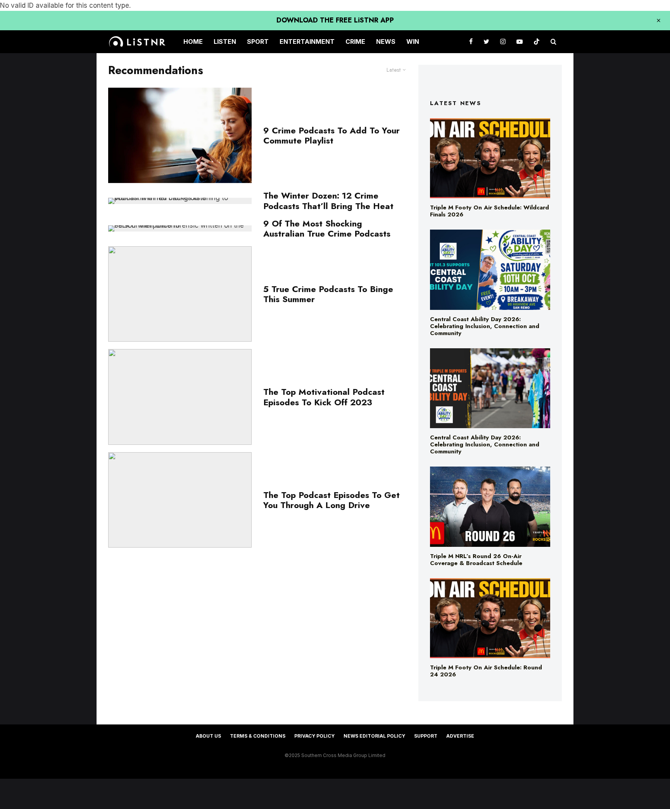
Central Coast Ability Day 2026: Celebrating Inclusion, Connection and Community (484, 326)
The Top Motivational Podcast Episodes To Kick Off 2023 (324, 397)
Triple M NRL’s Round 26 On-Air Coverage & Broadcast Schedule (476, 560)
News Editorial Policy (374, 736)
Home (193, 41)
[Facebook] (471, 41)
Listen (225, 41)
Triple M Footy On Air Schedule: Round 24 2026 (486, 671)
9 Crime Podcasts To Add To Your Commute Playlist (331, 135)
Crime (355, 41)
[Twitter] (486, 41)
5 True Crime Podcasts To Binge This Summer (328, 294)
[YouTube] (519, 41)
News (385, 41)
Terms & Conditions (257, 736)
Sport (258, 41)
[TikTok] (536, 41)
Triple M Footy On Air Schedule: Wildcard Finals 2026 (489, 211)
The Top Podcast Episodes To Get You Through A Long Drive (331, 500)
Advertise (460, 736)
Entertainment (307, 41)
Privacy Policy (314, 736)
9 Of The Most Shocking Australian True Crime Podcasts (326, 228)
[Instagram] (503, 41)
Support (425, 736)
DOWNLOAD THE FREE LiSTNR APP (335, 20)
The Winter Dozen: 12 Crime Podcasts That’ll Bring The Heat (328, 200)
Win (412, 41)
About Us (208, 736)
